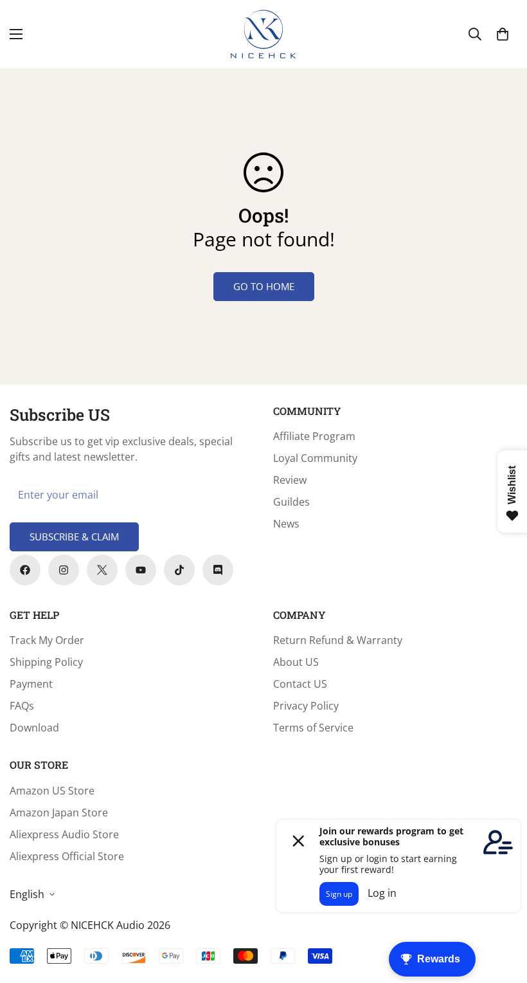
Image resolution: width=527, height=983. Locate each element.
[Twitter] (102, 570)
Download (34, 728)
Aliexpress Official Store (67, 856)
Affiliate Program (314, 436)
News (286, 524)
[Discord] (217, 570)
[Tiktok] (179, 570)
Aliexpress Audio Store (64, 834)
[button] (502, 34)
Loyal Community (315, 458)
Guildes (291, 502)
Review (290, 480)
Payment (31, 684)
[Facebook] (25, 570)
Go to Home (263, 286)
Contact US (300, 684)
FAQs (22, 706)
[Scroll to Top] (502, 913)
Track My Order (47, 640)
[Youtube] (140, 570)
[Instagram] (63, 570)
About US (296, 662)
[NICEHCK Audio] (263, 34)
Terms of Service (313, 728)
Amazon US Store (52, 791)
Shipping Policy (46, 662)
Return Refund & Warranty (337, 640)
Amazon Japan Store (59, 812)
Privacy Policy (306, 706)
